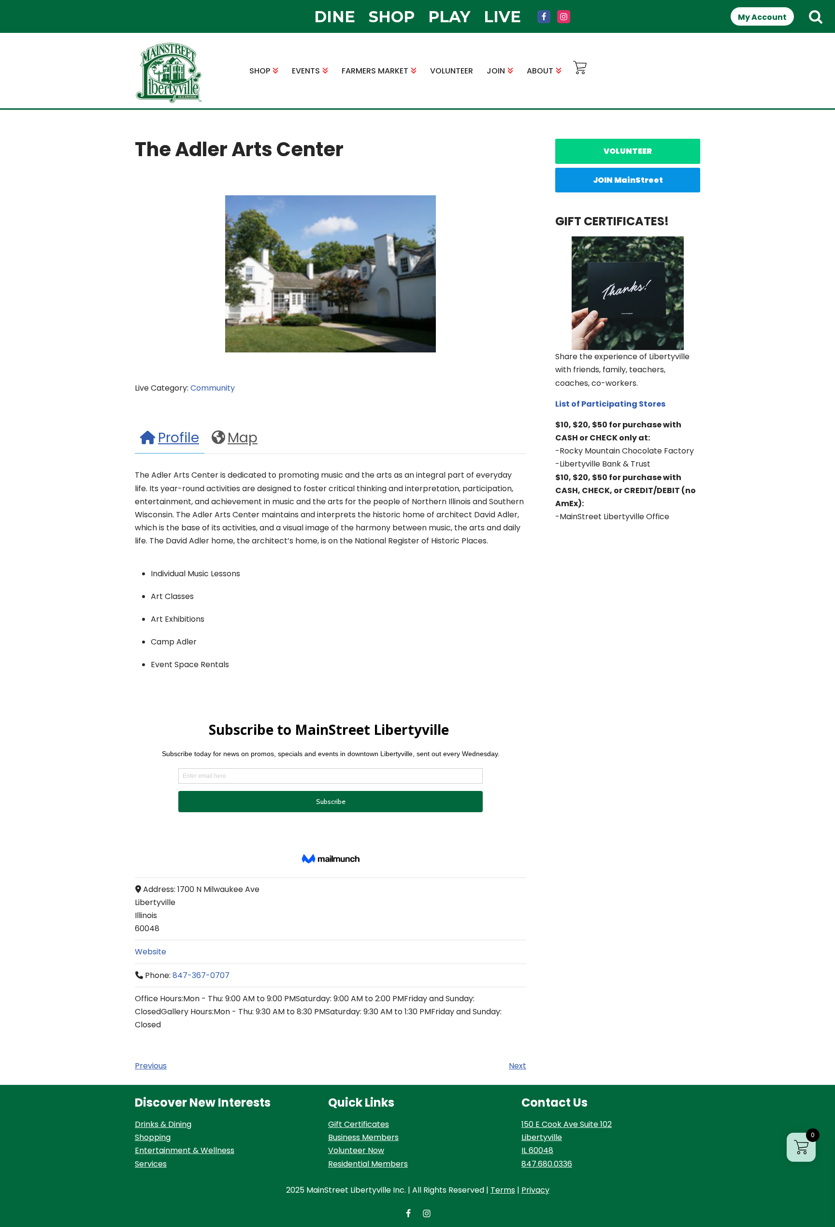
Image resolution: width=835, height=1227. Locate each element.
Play (449, 16)
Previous (151, 1065)
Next (517, 1065)
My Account (762, 17)
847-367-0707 (201, 975)
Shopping (153, 1137)
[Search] (815, 16)
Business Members (363, 1137)
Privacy (535, 1190)
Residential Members (368, 1163)
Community (212, 388)
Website (150, 951)
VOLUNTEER (451, 70)
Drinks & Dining (163, 1124)
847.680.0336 (546, 1163)
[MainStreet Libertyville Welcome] (168, 73)
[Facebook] (543, 16)
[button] (275, 70)
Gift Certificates (358, 1124)
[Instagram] (563, 16)
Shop (392, 16)
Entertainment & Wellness (184, 1150)
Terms (502, 1190)
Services (151, 1163)
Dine (334, 16)
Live (502, 16)
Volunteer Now (356, 1150)
